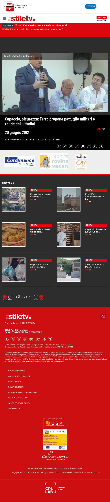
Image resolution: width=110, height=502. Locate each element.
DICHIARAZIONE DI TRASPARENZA (22, 392)
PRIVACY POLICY (15, 382)
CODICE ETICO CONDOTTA (19, 376)
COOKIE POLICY (15, 408)
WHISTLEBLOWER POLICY (19, 403)
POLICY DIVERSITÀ (16, 387)
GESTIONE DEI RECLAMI (18, 398)
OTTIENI (91, 6)
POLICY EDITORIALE (16, 371)
